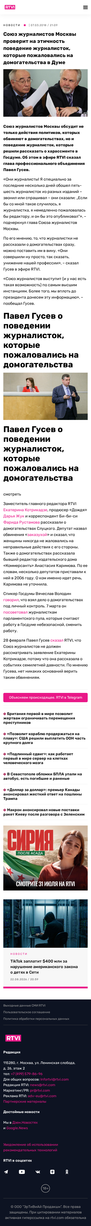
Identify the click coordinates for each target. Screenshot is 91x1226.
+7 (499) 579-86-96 (27, 1074)
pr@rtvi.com (40, 1090)
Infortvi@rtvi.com (54, 1079)
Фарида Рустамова (21, 522)
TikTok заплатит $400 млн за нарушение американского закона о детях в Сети (44, 967)
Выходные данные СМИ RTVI (24, 1005)
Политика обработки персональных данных (36, 1019)
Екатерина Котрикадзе (25, 509)
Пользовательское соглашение (26, 1012)
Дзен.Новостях (25, 1122)
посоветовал (15, 612)
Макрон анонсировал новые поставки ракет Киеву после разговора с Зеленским (44, 812)
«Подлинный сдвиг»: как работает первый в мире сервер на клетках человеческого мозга (38, 758)
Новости (12, 25)
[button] (86, 7)
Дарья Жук (13, 516)
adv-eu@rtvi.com (42, 1096)
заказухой (37, 534)
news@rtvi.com (42, 1085)
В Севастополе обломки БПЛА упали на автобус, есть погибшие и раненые (42, 776)
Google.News (17, 1128)
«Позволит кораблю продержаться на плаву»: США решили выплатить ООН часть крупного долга (44, 738)
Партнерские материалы (24, 1101)
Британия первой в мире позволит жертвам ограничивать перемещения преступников (39, 718)
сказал (56, 640)
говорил (11, 599)
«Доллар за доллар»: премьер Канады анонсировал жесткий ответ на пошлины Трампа (42, 794)
